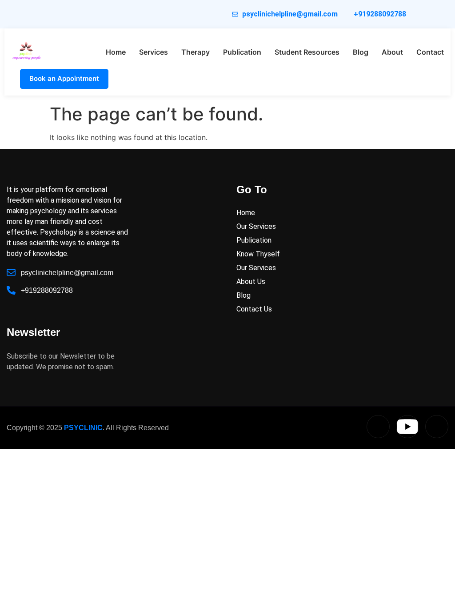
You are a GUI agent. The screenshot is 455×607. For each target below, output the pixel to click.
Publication (242, 52)
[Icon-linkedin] (378, 426)
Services (153, 52)
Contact (430, 52)
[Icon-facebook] (436, 426)
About (392, 52)
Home (116, 52)
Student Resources (307, 52)
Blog (360, 52)
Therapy (195, 52)
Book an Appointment (64, 78)
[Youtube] (407, 426)
